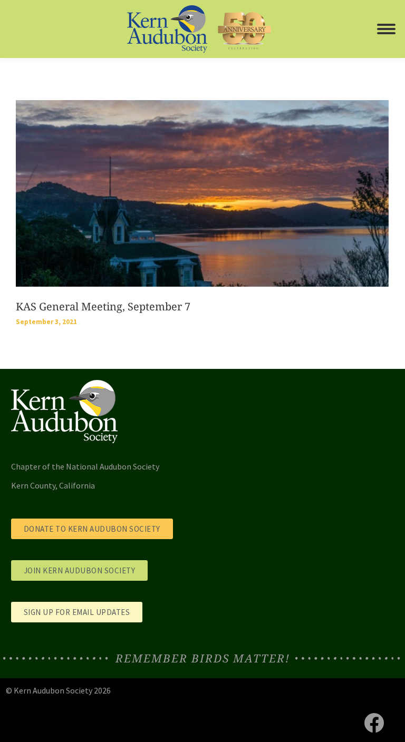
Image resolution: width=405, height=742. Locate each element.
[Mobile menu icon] (386, 29)
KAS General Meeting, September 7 (103, 306)
